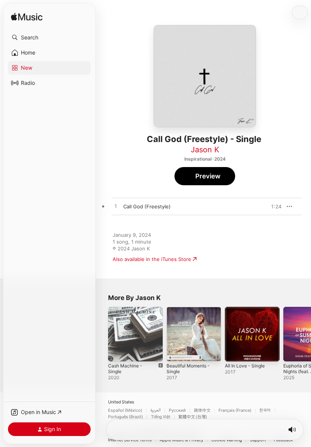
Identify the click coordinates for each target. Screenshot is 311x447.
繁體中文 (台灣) (192, 417)
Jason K (205, 149)
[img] (26, 17)
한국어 (265, 410)
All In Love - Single (245, 366)
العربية (155, 410)
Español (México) (125, 410)
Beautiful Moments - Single (188, 368)
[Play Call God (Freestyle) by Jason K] (115, 206)
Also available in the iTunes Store (152, 259)
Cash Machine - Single (125, 368)
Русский (177, 410)
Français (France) (234, 410)
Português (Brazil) (125, 417)
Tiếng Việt (160, 417)
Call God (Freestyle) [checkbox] (147, 206)
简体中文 (202, 410)
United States (121, 402)
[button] (49, 37)
